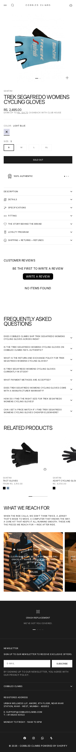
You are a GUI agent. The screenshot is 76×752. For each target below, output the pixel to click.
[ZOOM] (67, 77)
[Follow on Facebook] (24, 738)
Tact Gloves (10, 480)
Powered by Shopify (54, 745)
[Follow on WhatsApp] (42, 738)
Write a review (38, 276)
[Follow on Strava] (51, 738)
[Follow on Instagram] (33, 738)
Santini (8, 91)
